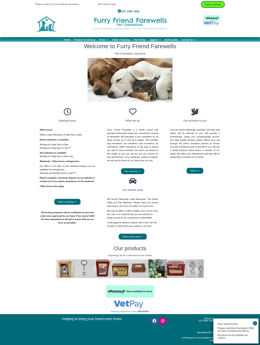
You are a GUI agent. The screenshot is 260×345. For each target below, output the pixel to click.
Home (67, 39)
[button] (60, 269)
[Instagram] (163, 321)
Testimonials (171, 39)
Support (153, 39)
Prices (102, 39)
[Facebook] (154, 321)
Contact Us (187, 39)
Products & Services (84, 39)
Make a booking (121, 39)
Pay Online (139, 39)
